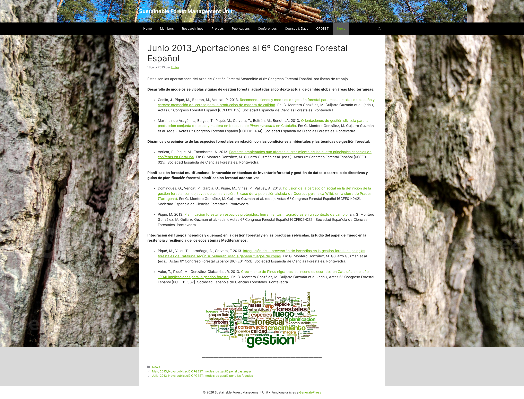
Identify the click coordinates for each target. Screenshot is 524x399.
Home (147, 28)
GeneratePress (310, 392)
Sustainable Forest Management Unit (186, 11)
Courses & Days (296, 28)
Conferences (267, 28)
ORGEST (322, 28)
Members (167, 28)
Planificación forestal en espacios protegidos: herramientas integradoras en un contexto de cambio (266, 214)
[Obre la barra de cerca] (379, 28)
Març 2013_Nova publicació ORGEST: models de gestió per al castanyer (201, 371)
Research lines (192, 28)
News (341, 28)
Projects (218, 28)
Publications (241, 28)
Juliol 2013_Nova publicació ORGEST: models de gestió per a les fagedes (202, 375)
